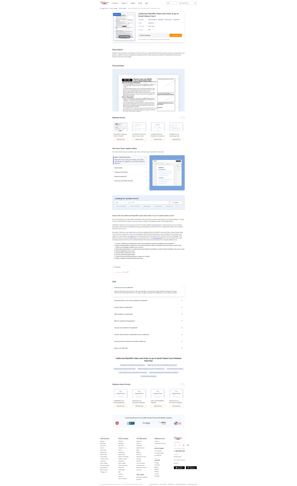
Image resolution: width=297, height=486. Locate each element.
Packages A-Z (103, 472)
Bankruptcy (103, 443)
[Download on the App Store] (179, 467)
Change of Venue (169, 206)
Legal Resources (140, 448)
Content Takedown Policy (180, 484)
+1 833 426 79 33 (179, 451)
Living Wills (121, 461)
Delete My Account (141, 456)
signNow (156, 469)
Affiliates (138, 452)
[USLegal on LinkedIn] (183, 445)
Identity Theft (103, 454)
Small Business (104, 467)
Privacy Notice (171, 484)
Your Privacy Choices (153, 484)
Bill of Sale (121, 445)
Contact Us (139, 454)
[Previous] (180, 117)
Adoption (102, 441)
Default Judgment (147, 206)
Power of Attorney (123, 465)
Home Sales (103, 450)
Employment (103, 452)
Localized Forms (140, 465)
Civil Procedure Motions (121, 206)
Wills (119, 472)
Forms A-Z (121, 476)
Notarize (156, 441)
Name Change (103, 463)
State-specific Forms (141, 467)
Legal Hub (138, 441)
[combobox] (172, 3)
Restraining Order (158, 206)
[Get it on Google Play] (191, 467)
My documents (157, 238)
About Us (138, 443)
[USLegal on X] (175, 445)
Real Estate (121, 467)
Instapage (156, 476)
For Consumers (158, 451)
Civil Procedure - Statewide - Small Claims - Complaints (163, 19)
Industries (138, 461)
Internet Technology (123, 456)
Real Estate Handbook (141, 477)
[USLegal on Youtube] (188, 445)
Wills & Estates (104, 470)
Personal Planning (104, 465)
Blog (137, 450)
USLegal (156, 463)
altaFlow (156, 471)
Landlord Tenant (104, 459)
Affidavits (120, 441)
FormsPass (157, 465)
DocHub (156, 473)
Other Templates (122, 478)
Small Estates (121, 470)
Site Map (138, 459)
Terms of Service (163, 484)
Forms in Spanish (140, 463)
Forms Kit (138, 470)
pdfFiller (156, 467)
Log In (132, 236)
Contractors (103, 445)
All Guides (138, 479)
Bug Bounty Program (192, 484)
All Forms (120, 474)
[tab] (130, 160)
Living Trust (103, 461)
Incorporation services (160, 443)
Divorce (102, 448)
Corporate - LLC (122, 448)
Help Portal (139, 445)
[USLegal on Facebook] (179, 445)
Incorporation (103, 456)
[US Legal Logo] (178, 438)
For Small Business (159, 453)
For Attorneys (157, 455)
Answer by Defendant (135, 206)
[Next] (183, 117)
